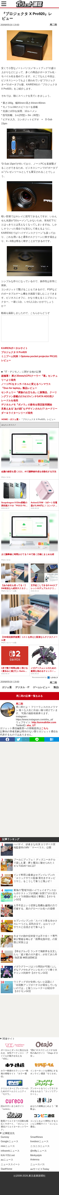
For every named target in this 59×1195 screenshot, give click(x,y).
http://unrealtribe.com (44, 722)
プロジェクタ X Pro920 (14, 352)
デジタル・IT (22, 687)
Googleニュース (9, 1141)
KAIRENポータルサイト (14, 348)
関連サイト (9, 1038)
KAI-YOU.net (8, 1155)
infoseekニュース (10, 1150)
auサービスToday (39, 1169)
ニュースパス (37, 1164)
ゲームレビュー (41, 687)
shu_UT (31, 725)
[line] (36, 739)
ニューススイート (10, 1164)
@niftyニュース (38, 1150)
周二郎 (53, 24)
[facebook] (7, 739)
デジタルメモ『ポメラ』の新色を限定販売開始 (26, 404)
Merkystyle (36, 1155)
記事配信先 (9, 1133)
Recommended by (39, 677)
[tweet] (18, 739)
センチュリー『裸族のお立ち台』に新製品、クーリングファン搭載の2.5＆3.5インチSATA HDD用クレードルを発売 (29, 396)
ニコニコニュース (40, 1146)
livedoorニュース (39, 1141)
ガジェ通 (7, 687)
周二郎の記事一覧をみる (29, 696)
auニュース (7, 1159)
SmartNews (36, 1137)
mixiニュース (8, 1146)
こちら (44, 728)
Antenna (34, 1159)
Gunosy (5, 1137)
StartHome (6, 1169)
